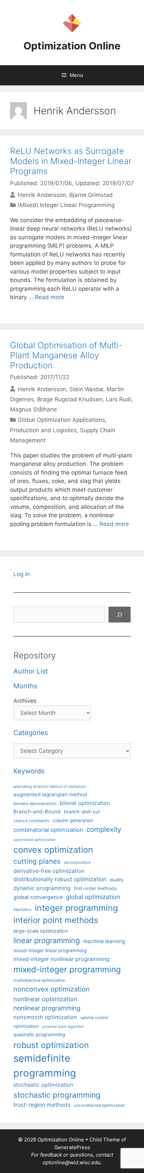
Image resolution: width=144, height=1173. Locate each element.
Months (25, 686)
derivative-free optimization (48, 870)
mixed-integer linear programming (50, 950)
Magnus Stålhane (33, 409)
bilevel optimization (85, 803)
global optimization (93, 896)
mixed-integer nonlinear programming (61, 959)
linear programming (46, 940)
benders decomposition (35, 803)
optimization (26, 1026)
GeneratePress (72, 1147)
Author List (30, 671)
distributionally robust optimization (59, 879)
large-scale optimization (40, 931)
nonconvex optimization (51, 989)
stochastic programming (56, 1095)
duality (117, 879)
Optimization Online (72, 46)
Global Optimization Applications (61, 419)
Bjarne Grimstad (91, 195)
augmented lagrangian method (50, 794)
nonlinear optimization (45, 999)
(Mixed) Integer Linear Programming (66, 205)
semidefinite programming (44, 1065)
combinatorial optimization (48, 829)
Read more (49, 297)
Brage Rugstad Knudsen (69, 399)
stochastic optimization (43, 1084)
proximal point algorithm (63, 1026)
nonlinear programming (46, 1008)
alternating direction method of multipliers (49, 786)
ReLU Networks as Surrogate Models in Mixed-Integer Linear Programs (71, 161)
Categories (30, 733)
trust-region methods (42, 1104)
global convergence (38, 897)
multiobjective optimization (39, 980)
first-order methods (95, 888)
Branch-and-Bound (37, 811)
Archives (25, 700)
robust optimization (51, 1045)
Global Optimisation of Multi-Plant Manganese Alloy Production (66, 355)
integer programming (76, 908)
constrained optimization (34, 840)
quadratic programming (39, 1034)
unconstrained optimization (99, 1105)
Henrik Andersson (42, 195)
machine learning (104, 941)
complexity (103, 829)
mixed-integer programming (67, 969)
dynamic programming (42, 888)
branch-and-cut (82, 811)
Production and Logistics (43, 430)
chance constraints (31, 820)
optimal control (94, 1017)
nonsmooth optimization (45, 1017)
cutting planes (37, 861)
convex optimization (53, 849)
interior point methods (55, 920)
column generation (73, 820)
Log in (21, 574)
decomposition (77, 862)
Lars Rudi (118, 399)
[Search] (120, 615)
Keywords (28, 771)
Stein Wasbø (86, 389)
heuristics (22, 909)
